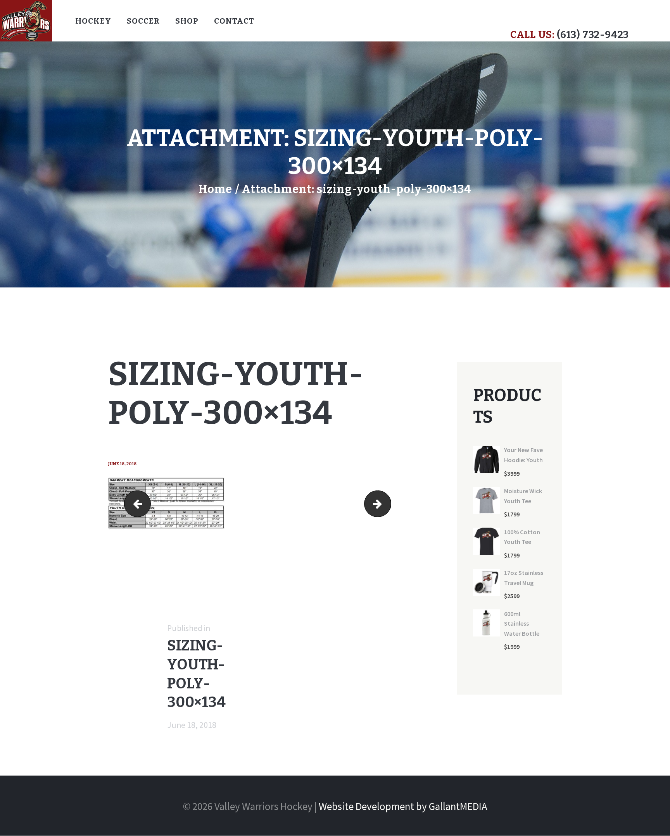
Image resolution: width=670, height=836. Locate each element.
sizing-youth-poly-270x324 (140, 503)
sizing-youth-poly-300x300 (385, 503)
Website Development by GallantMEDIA (403, 806)
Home (215, 189)
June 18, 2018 (122, 463)
